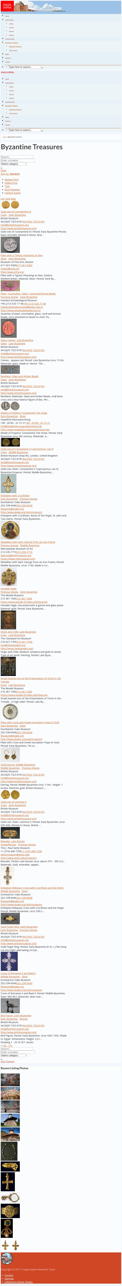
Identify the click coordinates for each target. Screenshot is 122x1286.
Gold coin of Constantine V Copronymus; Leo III (27, 449)
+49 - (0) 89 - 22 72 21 (37, 423)
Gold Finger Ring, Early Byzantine (19, 926)
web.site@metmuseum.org (16, 555)
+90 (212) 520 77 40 (34, 303)
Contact (9, 1275)
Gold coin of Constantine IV (16, 211)
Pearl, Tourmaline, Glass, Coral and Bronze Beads (28, 293)
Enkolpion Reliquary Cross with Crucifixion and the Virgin (32, 887)
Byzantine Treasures (15, 46)
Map (13, 198)
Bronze (23, 1019)
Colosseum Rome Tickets (19, 1282)
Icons (4, 635)
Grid (7, 198)
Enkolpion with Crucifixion (15, 495)
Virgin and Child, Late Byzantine (18, 631)
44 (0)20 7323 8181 (34, 221)
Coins (4, 215)
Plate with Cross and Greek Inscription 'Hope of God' (30, 722)
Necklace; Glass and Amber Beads (20, 376)
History (11, 24)
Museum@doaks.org (12, 509)
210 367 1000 (24, 598)
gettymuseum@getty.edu (15, 854)
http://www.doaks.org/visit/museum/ (21, 512)
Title (7, 186)
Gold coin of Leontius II (13, 802)
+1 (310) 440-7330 (31, 851)
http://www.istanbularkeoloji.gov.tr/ (21, 310)
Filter (3, 170)
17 (9, 1045)
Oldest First (11, 183)
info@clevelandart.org (13, 645)
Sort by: (10, 174)
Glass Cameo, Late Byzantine (17, 340)
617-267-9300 (24, 265)
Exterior (11, 31)
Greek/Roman (8, 844)
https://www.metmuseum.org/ (18, 558)
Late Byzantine (16, 343)
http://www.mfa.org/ (12, 272)
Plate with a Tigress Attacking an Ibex (22, 255)
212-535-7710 (24, 552)
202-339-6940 (24, 505)
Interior (11, 27)
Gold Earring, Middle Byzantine (18, 764)
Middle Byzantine (18, 452)
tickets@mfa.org (10, 268)
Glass (4, 343)
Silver (4, 258)
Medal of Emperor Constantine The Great (24, 413)
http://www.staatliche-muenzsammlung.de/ (25, 429)
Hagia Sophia (9, 20)
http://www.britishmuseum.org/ (19, 228)
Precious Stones (9, 297)
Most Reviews (12, 189)
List (3, 198)
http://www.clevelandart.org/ (17, 648)
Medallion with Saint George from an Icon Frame (28, 542)
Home (4, 137)
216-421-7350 (24, 641)
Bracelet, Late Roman (13, 841)
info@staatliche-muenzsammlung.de (21, 426)
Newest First (12, 179)
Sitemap (9, 1278)
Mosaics (11, 35)
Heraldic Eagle (9, 588)
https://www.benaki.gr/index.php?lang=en (24, 602)
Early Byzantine (17, 215)
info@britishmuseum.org (15, 225)
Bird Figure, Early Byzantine (16, 1015)
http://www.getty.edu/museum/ (19, 858)
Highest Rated (12, 193)
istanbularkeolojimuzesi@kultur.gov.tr (22, 307)
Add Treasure (13, 50)
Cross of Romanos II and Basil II (18, 973)
